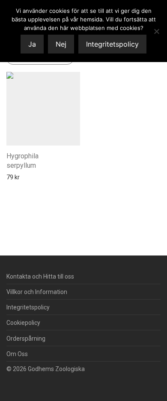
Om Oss (17, 354)
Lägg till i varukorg (28, 177)
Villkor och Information (36, 291)
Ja (32, 44)
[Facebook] (9, 382)
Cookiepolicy (23, 322)
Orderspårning (25, 338)
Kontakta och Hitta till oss (40, 276)
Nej (61, 44)
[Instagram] (23, 382)
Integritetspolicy (28, 307)
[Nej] (156, 31)
